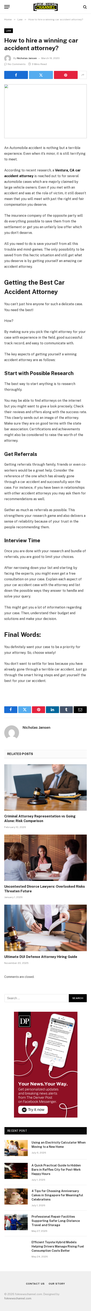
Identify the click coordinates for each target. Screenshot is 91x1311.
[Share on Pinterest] (66, 75)
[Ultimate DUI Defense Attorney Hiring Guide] (45, 928)
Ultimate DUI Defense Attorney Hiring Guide (40, 957)
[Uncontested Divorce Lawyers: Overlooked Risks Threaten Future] (45, 858)
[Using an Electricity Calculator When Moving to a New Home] (16, 1148)
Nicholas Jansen (27, 58)
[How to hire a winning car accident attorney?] (45, 111)
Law (8, 30)
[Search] (84, 7)
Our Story (57, 1283)
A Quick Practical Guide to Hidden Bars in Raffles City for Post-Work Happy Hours (56, 1170)
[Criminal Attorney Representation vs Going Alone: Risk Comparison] (45, 787)
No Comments (17, 64)
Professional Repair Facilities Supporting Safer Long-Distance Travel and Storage (56, 1221)
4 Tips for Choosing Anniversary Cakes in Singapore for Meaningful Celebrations (57, 1195)
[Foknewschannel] (45, 7)
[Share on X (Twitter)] (41, 75)
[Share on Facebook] (16, 75)
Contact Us (35, 1283)
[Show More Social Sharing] (83, 75)
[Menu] (7, 7)
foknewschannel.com (17, 1298)
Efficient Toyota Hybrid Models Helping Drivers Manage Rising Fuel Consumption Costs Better (58, 1246)
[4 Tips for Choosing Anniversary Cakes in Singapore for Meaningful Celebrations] (16, 1196)
